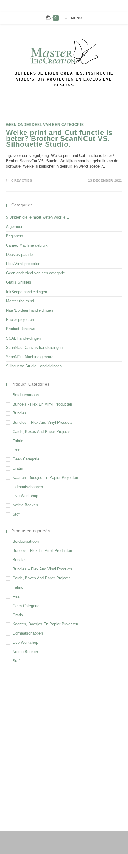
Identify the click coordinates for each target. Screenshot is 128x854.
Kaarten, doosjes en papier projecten (45, 477)
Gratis (18, 468)
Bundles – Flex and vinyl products (43, 422)
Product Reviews (20, 329)
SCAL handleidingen (23, 338)
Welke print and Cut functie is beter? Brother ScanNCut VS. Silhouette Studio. (59, 138)
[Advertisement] (64, 740)
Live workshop (25, 495)
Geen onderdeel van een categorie (45, 125)
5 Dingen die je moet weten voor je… (37, 217)
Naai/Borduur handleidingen (29, 310)
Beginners (14, 236)
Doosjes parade (19, 254)
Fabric (18, 441)
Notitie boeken (25, 505)
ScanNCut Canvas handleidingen (34, 347)
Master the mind (20, 301)
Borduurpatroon (26, 395)
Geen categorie (26, 459)
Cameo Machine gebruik (27, 245)
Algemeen (14, 226)
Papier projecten (20, 319)
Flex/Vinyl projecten (23, 264)
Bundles (19, 413)
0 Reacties (21, 180)
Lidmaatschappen (28, 487)
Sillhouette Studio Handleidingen (34, 366)
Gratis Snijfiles (18, 282)
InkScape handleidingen (26, 292)
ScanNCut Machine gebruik (29, 357)
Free (16, 450)
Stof (16, 514)
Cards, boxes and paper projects (42, 431)
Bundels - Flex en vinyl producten (42, 404)
